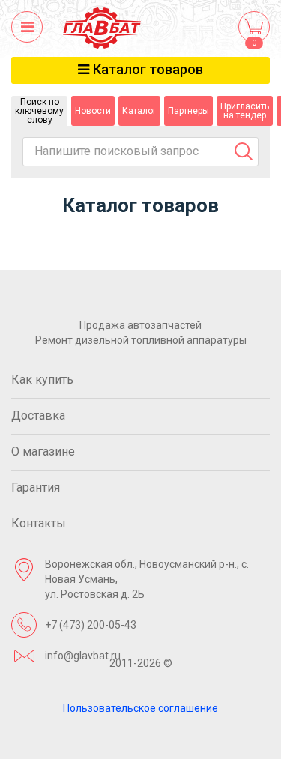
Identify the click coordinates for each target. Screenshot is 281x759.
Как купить (42, 379)
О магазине (43, 451)
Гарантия (35, 487)
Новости (93, 111)
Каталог (139, 111)
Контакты (38, 523)
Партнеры (188, 111)
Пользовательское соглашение (140, 708)
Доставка (38, 415)
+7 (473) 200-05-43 (90, 625)
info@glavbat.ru (83, 656)
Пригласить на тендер (244, 111)
